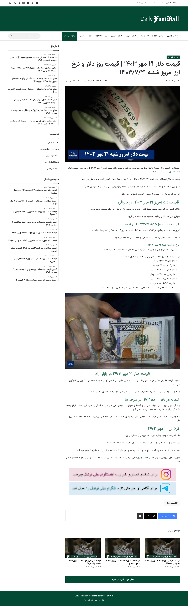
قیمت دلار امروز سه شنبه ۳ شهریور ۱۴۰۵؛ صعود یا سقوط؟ (123, 562)
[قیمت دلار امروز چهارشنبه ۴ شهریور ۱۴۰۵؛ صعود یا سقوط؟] (162, 548)
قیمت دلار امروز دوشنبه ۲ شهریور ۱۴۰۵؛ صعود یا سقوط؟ (84, 562)
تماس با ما (141, 2)
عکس (81, 35)
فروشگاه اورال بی (52, 162)
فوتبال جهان (116, 35)
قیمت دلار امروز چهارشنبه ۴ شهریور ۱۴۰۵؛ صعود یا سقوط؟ (162, 562)
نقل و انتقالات (101, 35)
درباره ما (152, 2)
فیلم (89, 35)
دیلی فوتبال (174, 172)
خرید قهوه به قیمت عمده (48, 149)
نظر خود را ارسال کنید (123, 579)
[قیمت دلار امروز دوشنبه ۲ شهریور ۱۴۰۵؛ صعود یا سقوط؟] (83, 548)
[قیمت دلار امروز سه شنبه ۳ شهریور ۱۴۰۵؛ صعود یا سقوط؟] (122, 548)
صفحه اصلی (172, 35)
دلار (164, 216)
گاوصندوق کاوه (53, 142)
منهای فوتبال (69, 35)
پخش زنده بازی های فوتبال (151, 35)
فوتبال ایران (131, 35)
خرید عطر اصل (53, 168)
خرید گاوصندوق (52, 155)
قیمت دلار (171, 503)
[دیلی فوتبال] (160, 19)
